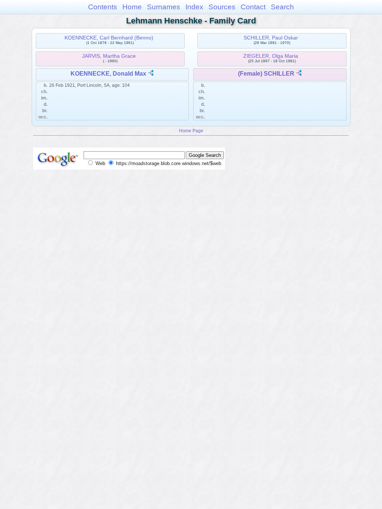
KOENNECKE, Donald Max (108, 73)
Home (132, 7)
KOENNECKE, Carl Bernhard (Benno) (109, 38)
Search (282, 7)
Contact (253, 7)
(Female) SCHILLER (266, 73)
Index (194, 7)
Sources (222, 7)
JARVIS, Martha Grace (109, 56)
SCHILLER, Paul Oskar (271, 38)
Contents (102, 7)
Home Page (191, 130)
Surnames (163, 7)
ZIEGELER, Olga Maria (270, 56)
